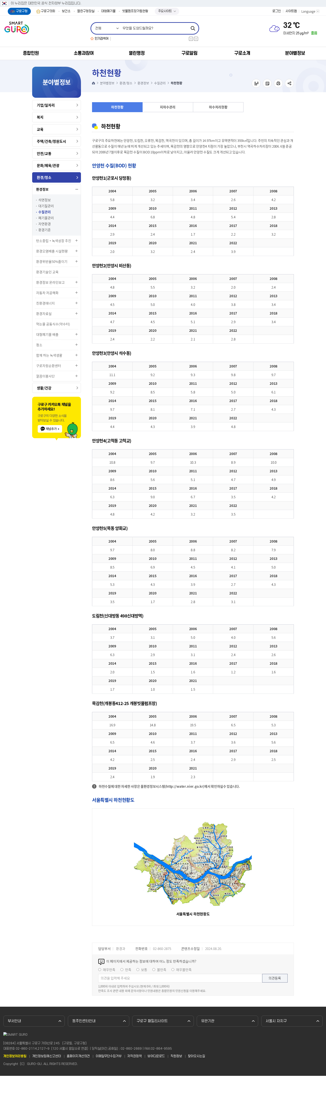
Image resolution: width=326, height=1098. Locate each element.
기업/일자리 (46, 105)
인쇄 (278, 83)
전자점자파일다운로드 (267, 83)
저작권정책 (134, 1056)
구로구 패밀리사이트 (152, 1021)
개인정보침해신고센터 (46, 1056)
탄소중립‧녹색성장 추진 (53, 240)
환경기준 (44, 230)
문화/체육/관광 (48, 165)
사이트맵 (291, 11)
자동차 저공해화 (47, 292)
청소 (39, 344)
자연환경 (44, 224)
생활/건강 (44, 388)
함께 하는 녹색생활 (49, 355)
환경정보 (42, 189)
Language (308, 11)
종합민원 (31, 53)
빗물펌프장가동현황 (135, 11)
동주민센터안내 (84, 1021)
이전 (191, 39)
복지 (40, 117)
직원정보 (176, 1056)
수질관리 (44, 212)
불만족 (161, 969)
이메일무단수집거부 (109, 1056)
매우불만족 (184, 969)
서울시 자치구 (276, 1021)
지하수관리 (167, 107)
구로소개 (242, 53)
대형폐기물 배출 (47, 334)
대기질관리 (46, 206)
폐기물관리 (46, 218)
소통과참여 (84, 53)
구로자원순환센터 (48, 365)
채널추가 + (52, 429)
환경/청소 (44, 177)
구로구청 (21, 11)
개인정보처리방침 (14, 1056)
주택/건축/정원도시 (51, 141)
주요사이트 (165, 11)
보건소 (66, 11)
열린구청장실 (85, 11)
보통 (144, 969)
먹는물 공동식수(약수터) (53, 324)
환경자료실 (44, 313)
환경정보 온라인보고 (50, 282)
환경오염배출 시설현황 (52, 251)
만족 (128, 969)
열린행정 (137, 53)
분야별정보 (295, 53)
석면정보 (44, 200)
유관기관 (207, 1021)
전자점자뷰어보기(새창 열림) (256, 83)
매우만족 (109, 969)
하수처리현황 (218, 107)
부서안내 (14, 1021)
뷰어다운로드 (156, 1056)
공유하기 (289, 83)
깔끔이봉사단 (45, 376)
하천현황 (117, 107)
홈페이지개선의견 (78, 1056)
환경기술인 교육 (47, 272)
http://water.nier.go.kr (184, 786)
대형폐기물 (108, 11)
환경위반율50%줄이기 (51, 261)
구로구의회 (48, 11)
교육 (40, 129)
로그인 (276, 11)
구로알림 (189, 53)
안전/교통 (44, 153)
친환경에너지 (45, 303)
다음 (196, 39)
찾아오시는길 (196, 1056)
